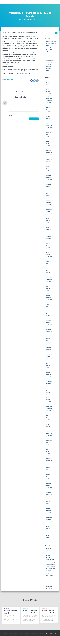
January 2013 (48, 431)
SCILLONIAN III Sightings (50, 564)
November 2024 (49, 127)
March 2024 (48, 145)
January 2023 (48, 177)
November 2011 (49, 462)
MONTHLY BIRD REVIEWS (50, 559)
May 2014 (47, 394)
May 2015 (47, 367)
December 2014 (49, 379)
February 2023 (48, 175)
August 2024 (48, 134)
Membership (27, 633)
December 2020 (49, 234)
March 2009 (48, 535)
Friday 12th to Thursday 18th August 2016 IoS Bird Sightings (11, 612)
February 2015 (48, 374)
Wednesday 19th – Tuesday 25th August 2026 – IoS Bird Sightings (51, 43)
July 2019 (47, 265)
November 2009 (49, 517)
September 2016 (49, 331)
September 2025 (49, 105)
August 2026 (48, 80)
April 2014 (48, 397)
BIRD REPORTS (10, 79)
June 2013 (48, 419)
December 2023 (49, 152)
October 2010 (48, 492)
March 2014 (48, 399)
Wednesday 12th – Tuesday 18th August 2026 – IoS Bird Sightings (51, 49)
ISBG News (48, 555)
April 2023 (48, 170)
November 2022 (49, 182)
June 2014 (48, 392)
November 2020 (49, 236)
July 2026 (47, 82)
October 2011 (48, 465)
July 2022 (47, 191)
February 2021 (48, 229)
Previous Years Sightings (50, 562)
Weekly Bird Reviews (49, 575)
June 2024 (48, 139)
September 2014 (49, 385)
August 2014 (48, 388)
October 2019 (48, 259)
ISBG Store (48, 557)
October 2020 (48, 238)
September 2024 (49, 132)
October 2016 (48, 329)
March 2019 (48, 272)
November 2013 (49, 408)
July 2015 (47, 363)
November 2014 (49, 381)
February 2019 (48, 274)
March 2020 (48, 254)
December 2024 (49, 125)
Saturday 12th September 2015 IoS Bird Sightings (30, 611)
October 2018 (48, 281)
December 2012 (49, 433)
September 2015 (49, 358)
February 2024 (48, 148)
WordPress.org (49, 588)
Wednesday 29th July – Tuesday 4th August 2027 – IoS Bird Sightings (51, 62)
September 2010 (49, 494)
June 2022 (48, 193)
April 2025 (48, 116)
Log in (47, 581)
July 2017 (47, 308)
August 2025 (48, 107)
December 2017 (49, 299)
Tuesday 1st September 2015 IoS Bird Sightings (48, 611)
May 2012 (47, 449)
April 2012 (48, 451)
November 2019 (49, 256)
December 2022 (49, 179)
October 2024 (48, 129)
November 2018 (49, 279)
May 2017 (47, 313)
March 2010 (48, 508)
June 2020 (48, 247)
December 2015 (49, 351)
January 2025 (48, 123)
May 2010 (47, 503)
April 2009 (48, 533)
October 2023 (48, 157)
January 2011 (48, 485)
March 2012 (48, 453)
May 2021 (47, 222)
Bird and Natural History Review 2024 (16, 633)
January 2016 (48, 349)
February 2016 (48, 347)
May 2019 (47, 270)
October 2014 (48, 383)
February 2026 (48, 93)
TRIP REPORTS (48, 570)
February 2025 (48, 120)
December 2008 (49, 542)
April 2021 (48, 225)
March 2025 (48, 118)
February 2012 (48, 456)
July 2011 (47, 471)
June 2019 (48, 268)
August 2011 (48, 469)
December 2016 (49, 324)
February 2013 (48, 428)
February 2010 (48, 510)
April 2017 (48, 315)
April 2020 (48, 252)
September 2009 (49, 521)
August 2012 (48, 442)
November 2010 (49, 490)
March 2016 (48, 345)
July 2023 (47, 163)
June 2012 (48, 447)
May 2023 (47, 168)
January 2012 (48, 458)
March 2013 (48, 426)
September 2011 (49, 467)
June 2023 (48, 166)
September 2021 (49, 213)
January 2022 (48, 204)
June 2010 (48, 501)
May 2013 (47, 422)
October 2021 (48, 211)
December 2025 (49, 98)
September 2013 (49, 413)
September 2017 (49, 304)
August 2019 (48, 263)
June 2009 (48, 528)
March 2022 (48, 200)
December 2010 (49, 487)
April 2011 (48, 478)
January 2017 (48, 322)
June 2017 (48, 311)
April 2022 (48, 197)
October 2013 (48, 410)
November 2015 (49, 354)
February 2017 (48, 320)
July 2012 (47, 444)
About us (5, 633)
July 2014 (47, 390)
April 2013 (48, 424)
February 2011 (48, 483)
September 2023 (49, 159)
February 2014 (48, 401)
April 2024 (48, 143)
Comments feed (49, 586)
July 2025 (47, 109)
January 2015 (48, 376)
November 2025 (49, 100)
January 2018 (48, 297)
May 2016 (47, 340)
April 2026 (48, 89)
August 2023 (48, 161)
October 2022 (48, 184)
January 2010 (48, 512)
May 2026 (47, 86)
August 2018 (48, 286)
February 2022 (48, 202)
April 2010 (48, 505)
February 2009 (48, 537)
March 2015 (48, 372)
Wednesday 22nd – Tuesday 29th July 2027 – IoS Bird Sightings (51, 68)
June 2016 (48, 338)
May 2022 (47, 195)
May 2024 (47, 141)
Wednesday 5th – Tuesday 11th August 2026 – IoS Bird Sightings (51, 56)
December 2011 (49, 460)
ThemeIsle (56, 633)
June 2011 (48, 474)
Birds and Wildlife (34, 633)
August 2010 (48, 496)
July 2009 (47, 526)
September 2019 (49, 261)
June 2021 (48, 220)
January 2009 (48, 539)
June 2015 (48, 365)
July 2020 (47, 245)
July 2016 (47, 336)
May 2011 (47, 476)
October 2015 (48, 356)
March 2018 (48, 295)
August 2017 (48, 306)
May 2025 (47, 114)
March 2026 (48, 91)
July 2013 (47, 417)
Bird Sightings (48, 550)
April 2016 (48, 342)
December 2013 (49, 406)
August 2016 (48, 333)
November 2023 (49, 154)
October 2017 (48, 302)
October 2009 (48, 519)
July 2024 (47, 136)
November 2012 (49, 435)
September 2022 (49, 186)
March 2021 (48, 227)
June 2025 (48, 111)
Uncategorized (48, 573)
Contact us (42, 633)
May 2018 (47, 290)
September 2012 (49, 440)
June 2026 (48, 84)
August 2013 (48, 415)
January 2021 (48, 231)
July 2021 (47, 218)
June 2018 (48, 288)
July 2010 (47, 499)
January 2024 (48, 150)
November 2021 (49, 209)
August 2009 (48, 524)
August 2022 (48, 188)
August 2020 (48, 243)
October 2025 (48, 102)
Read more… (11, 622)
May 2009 (47, 530)
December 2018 (49, 277)
